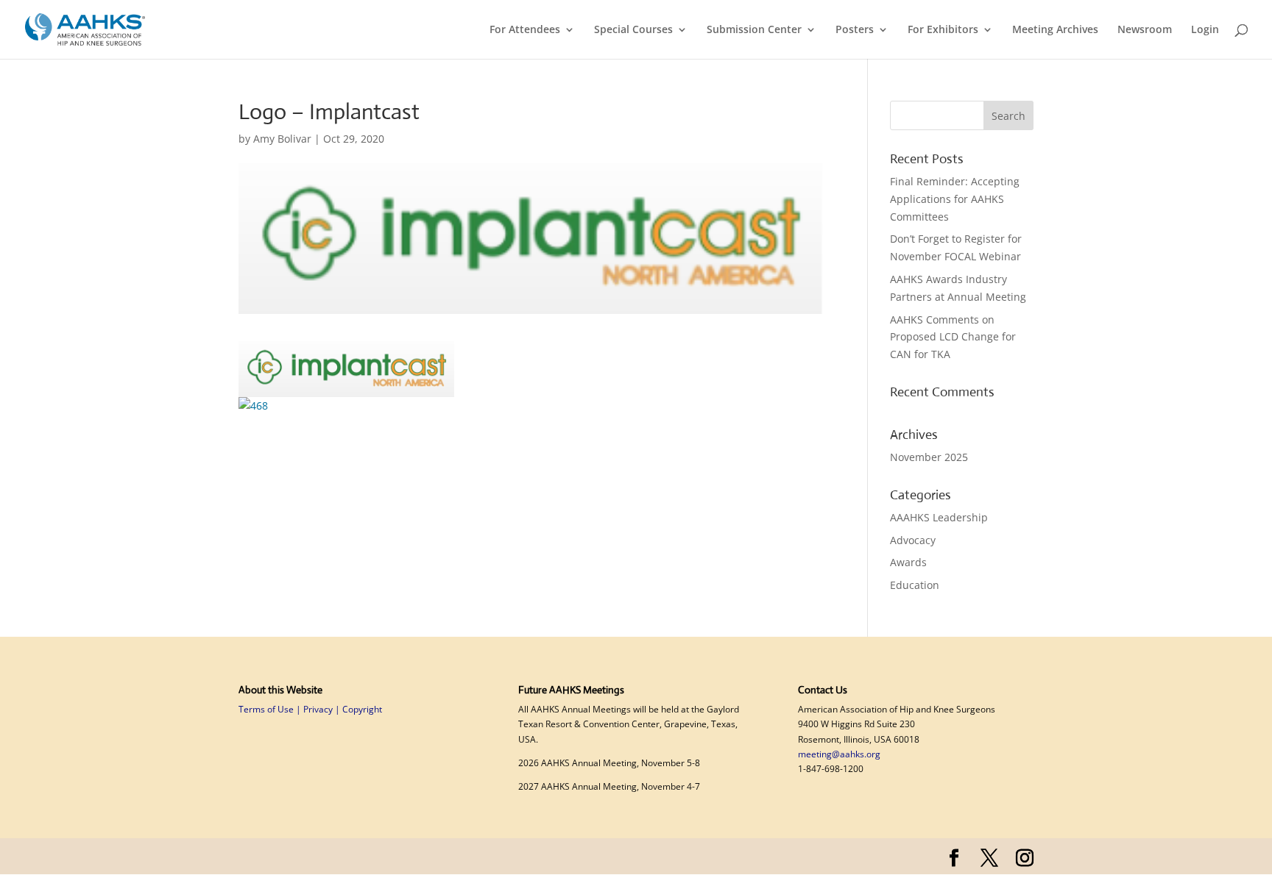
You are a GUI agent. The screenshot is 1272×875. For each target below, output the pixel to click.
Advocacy (913, 540)
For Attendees (525, 30)
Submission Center (754, 30)
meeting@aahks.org (839, 754)
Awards (908, 562)
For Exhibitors (943, 30)
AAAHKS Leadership (939, 517)
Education (914, 585)
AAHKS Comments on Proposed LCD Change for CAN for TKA (953, 337)
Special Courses (633, 30)
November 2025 (929, 457)
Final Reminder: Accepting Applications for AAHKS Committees (955, 199)
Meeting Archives (1055, 30)
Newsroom (1144, 30)
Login (1205, 30)
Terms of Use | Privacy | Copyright (310, 709)
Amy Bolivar (282, 139)
